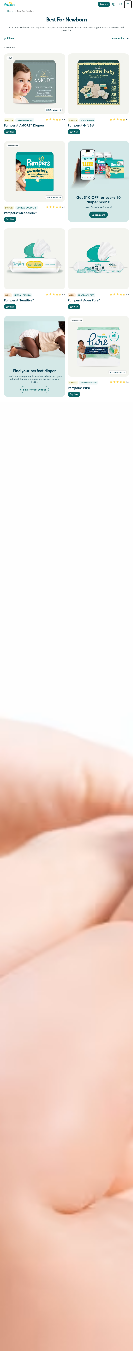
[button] (120, 38)
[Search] (120, 4)
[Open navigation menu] (128, 4)
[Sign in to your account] (113, 4)
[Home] (9, 4)
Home (10, 11)
